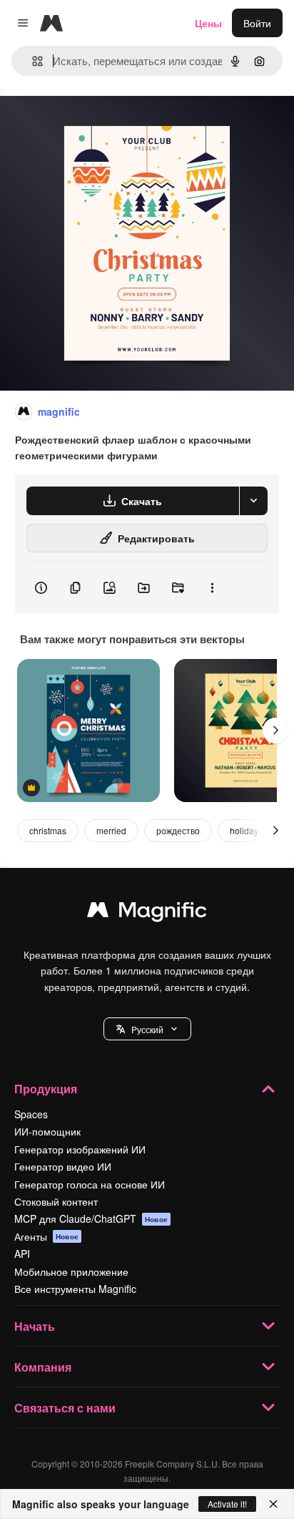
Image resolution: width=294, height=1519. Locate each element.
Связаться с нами (65, 1408)
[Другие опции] (212, 587)
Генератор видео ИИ (62, 1166)
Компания (42, 1367)
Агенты (46, 1236)
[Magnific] (147, 913)
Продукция (45, 1088)
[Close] (273, 1504)
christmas (47, 830)
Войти (257, 23)
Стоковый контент (56, 1201)
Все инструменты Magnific (75, 1288)
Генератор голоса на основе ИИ (89, 1184)
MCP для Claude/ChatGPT (91, 1218)
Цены (208, 23)
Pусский (147, 1029)
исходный (95, 122)
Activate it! (227, 1504)
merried (111, 830)
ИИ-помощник (47, 1131)
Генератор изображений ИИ (80, 1149)
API (22, 1253)
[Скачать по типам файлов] (253, 501)
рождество (178, 830)
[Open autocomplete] (31, 61)
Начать (34, 1326)
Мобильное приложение (71, 1271)
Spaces (31, 1114)
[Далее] (275, 730)
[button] (147, 1028)
